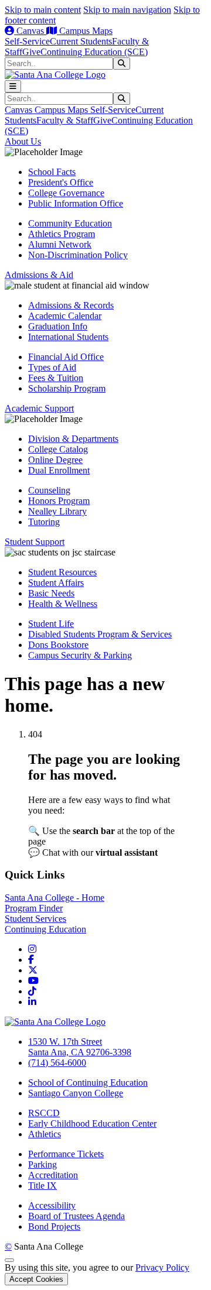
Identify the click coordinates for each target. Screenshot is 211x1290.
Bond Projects (54, 1226)
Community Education (70, 223)
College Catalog (58, 449)
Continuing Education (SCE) (94, 52)
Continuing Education (45, 929)
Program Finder (34, 908)
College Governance (66, 193)
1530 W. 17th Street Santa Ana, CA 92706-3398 (79, 1047)
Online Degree (55, 460)
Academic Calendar (64, 316)
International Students (68, 337)
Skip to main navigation (127, 10)
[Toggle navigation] (13, 86)
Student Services (35, 919)
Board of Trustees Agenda (76, 1216)
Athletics (44, 1134)
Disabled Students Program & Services (100, 634)
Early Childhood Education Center (92, 1123)
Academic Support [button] (39, 408)
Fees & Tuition (55, 378)
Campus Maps (85, 31)
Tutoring (44, 522)
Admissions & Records (71, 305)
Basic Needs (51, 593)
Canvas (30, 31)
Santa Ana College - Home (54, 898)
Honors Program (59, 501)
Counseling (49, 490)
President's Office (60, 182)
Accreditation (53, 1175)
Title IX (42, 1185)
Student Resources (62, 572)
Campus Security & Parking (80, 655)
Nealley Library (57, 511)
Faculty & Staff (64, 120)
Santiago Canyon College (75, 1093)
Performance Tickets (66, 1154)
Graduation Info (57, 326)
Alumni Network (59, 244)
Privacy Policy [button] (162, 1267)
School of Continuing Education (88, 1082)
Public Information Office (75, 203)
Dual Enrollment (59, 470)
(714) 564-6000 (57, 1063)
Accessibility (52, 1205)
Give (31, 52)
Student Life (51, 624)
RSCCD (44, 1113)
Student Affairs (56, 583)
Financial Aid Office (66, 357)
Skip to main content (43, 10)
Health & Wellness (62, 604)
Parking (42, 1164)
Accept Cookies (36, 1279)
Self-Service (27, 41)
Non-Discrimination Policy (78, 255)
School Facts (52, 172)
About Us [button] (23, 141)
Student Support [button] (34, 542)
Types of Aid (52, 367)
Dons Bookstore (58, 645)
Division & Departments (73, 439)
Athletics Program (61, 234)
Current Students (81, 41)
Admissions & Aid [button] (39, 275)
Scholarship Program (67, 388)
